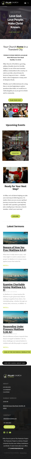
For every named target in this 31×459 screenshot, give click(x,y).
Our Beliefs (7, 387)
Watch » (6, 265)
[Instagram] (7, 432)
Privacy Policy (23, 453)
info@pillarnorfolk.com (10, 418)
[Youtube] (10, 432)
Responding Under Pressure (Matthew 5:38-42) (13, 329)
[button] (25, 3)
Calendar (6, 392)
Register (15, 153)
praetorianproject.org (16, 448)
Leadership (6, 389)
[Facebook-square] (4, 432)
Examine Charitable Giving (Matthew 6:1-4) (14, 287)
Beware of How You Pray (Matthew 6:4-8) (14, 249)
